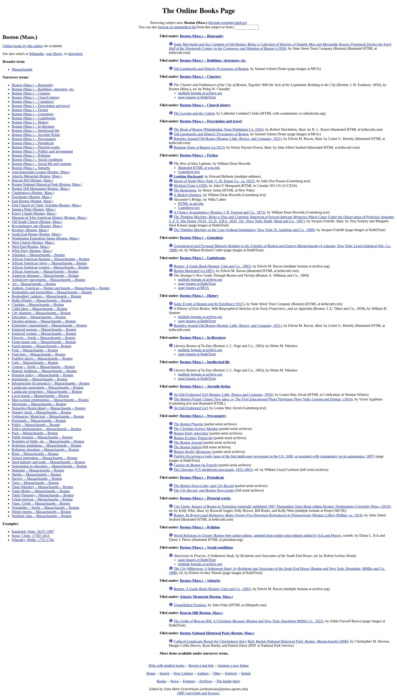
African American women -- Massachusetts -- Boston (50, 267)
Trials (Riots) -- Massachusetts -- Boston (41, 491)
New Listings (183, 673)
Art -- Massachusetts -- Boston (34, 284)
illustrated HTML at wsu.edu (199, 168)
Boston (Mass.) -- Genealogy (33, 114)
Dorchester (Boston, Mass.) (31, 197)
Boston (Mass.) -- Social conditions (37, 160)
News (174, 681)
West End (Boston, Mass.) (31, 247)
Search (164, 673)
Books (161, 681)
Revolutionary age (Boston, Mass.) (37, 226)
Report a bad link (201, 665)
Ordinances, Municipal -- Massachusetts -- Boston (48, 416)
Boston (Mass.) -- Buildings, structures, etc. (43, 89)
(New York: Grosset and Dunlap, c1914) (263, 399)
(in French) (196, 465)
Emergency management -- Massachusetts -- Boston (49, 325)
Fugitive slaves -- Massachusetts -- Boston (42, 358)
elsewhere (75, 54)
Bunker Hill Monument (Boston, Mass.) (41, 189)
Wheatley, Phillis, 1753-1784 (33, 540)
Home (150, 673)
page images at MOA (193, 288)
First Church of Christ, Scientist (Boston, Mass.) (46, 205)
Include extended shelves (227, 23)
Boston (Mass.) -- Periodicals (33, 143)
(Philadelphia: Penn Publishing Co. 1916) (219, 129)
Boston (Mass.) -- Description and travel (41, 106)
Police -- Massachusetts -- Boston (36, 425)
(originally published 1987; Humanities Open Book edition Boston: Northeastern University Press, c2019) (282, 506)
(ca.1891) (194, 271)
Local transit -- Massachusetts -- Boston (40, 396)
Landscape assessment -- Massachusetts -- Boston (47, 387)
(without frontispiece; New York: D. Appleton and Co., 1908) (244, 230)
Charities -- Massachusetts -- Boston (38, 305)
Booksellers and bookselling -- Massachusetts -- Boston (52, 292)
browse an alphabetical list (177, 27)
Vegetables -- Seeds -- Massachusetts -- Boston (45, 508)
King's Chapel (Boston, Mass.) (34, 213)
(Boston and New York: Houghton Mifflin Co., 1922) (248, 621)
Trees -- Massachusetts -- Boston (35, 483)
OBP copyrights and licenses (198, 693)
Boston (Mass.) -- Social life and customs (41, 164)
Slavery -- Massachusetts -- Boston (37, 479)
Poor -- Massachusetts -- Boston (35, 433)
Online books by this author (23, 46)
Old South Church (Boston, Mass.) (37, 222)
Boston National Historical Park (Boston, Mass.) (47, 184)
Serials (246, 673)
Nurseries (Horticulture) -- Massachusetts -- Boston (48, 408)
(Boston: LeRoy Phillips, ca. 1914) (268, 515)
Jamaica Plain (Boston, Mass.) (33, 209)
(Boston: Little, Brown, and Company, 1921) (228, 139)
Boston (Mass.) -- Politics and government (42, 151)
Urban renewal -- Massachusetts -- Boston (42, 499)
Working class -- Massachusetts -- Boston (41, 516)
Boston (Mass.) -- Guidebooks (34, 118)
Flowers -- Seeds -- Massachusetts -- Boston (43, 338)
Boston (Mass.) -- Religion (31, 155)
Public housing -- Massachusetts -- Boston (42, 437)
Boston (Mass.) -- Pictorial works (36, 147)
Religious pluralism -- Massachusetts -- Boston (45, 450)
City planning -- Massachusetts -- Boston (41, 313)
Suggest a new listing (233, 665)
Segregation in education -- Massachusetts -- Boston (49, 466)
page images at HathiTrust (197, 97)
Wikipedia (36, 54)
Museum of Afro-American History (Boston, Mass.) (49, 218)
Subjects (231, 673)
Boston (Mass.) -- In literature (33, 126)
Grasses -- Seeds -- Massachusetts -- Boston (43, 367)
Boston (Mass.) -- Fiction (30, 110)
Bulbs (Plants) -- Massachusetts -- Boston (41, 300)
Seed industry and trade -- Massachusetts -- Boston (48, 462)
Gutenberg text (189, 172)
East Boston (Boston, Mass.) (32, 201)
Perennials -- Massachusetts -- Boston (39, 421)
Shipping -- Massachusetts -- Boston (38, 470)
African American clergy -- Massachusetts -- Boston (49, 263)
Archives (205, 681)
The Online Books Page (198, 10)
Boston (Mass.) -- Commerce (33, 102)
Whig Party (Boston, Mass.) (32, 251)
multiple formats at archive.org (200, 93)
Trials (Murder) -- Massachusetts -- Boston (42, 487)
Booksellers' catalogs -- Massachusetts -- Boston (46, 296)
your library (53, 54)
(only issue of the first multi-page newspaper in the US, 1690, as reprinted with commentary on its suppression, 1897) (274, 456)
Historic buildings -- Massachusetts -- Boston (44, 371)
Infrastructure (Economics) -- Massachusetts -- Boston (51, 383)
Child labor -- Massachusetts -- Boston (39, 309)
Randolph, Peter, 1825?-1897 (33, 532)
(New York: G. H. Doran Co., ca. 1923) (214, 181)
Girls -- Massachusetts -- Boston (35, 363)
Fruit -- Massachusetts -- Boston (35, 350)
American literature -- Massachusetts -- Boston (45, 276)
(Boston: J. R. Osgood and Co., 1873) (219, 212)
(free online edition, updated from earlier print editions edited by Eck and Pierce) (257, 535)
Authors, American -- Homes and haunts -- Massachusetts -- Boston (61, 288)
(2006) (261, 641)
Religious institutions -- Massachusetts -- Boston (46, 445)
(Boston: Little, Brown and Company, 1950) (223, 395)
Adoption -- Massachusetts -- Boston (38, 255)
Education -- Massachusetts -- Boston (39, 317)
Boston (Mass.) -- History (30, 122)
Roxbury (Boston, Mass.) (30, 230)
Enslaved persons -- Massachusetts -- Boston (44, 329)
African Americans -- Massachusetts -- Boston (45, 271)
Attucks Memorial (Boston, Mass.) (37, 176)
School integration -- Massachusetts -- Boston (44, 458)
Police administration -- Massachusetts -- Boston (46, 429)
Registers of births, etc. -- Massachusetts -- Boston (48, 441)
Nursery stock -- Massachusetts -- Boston (41, 412)
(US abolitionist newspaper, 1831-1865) (213, 470)
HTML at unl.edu (191, 204)
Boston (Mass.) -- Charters (31, 93)
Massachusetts (22, 69)
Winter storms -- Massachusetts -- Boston (41, 512)
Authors (203, 673)
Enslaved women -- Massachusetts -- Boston (44, 334)
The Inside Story (228, 681)
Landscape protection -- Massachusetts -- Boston (47, 392)
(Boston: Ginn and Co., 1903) (212, 266)
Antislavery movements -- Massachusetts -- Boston (48, 280)
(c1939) (190, 186)
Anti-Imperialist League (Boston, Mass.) (41, 172)
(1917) (209, 304)
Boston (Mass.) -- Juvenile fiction (36, 135)
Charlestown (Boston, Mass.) (33, 193)
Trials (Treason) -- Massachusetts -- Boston (43, 495)
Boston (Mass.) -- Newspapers (34, 139)
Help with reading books (166, 665)
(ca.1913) (199, 147)
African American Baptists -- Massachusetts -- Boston (50, 259)
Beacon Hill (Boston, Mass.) (32, 180)
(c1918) (280, 46)
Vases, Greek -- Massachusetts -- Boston (41, 503)
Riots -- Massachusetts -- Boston (35, 454)
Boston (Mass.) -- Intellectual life (35, 131)
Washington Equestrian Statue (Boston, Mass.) (45, 238)
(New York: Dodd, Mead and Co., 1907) (281, 219)
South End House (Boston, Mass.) (36, 234)
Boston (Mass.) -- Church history (36, 97)
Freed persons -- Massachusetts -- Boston (41, 346)
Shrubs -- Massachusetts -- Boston (36, 474)
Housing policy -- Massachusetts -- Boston (42, 375)
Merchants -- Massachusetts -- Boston (39, 404)
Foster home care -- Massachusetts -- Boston (44, 342)
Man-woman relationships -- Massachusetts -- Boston (50, 400)
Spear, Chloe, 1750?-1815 (31, 536)
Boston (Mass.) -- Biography (32, 85)
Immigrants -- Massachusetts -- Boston (39, 379)
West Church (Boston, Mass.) (33, 242)
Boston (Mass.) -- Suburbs (31, 168)
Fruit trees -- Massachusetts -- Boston (38, 354)
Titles (217, 673)
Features (189, 681)
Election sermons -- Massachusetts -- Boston (44, 321)
